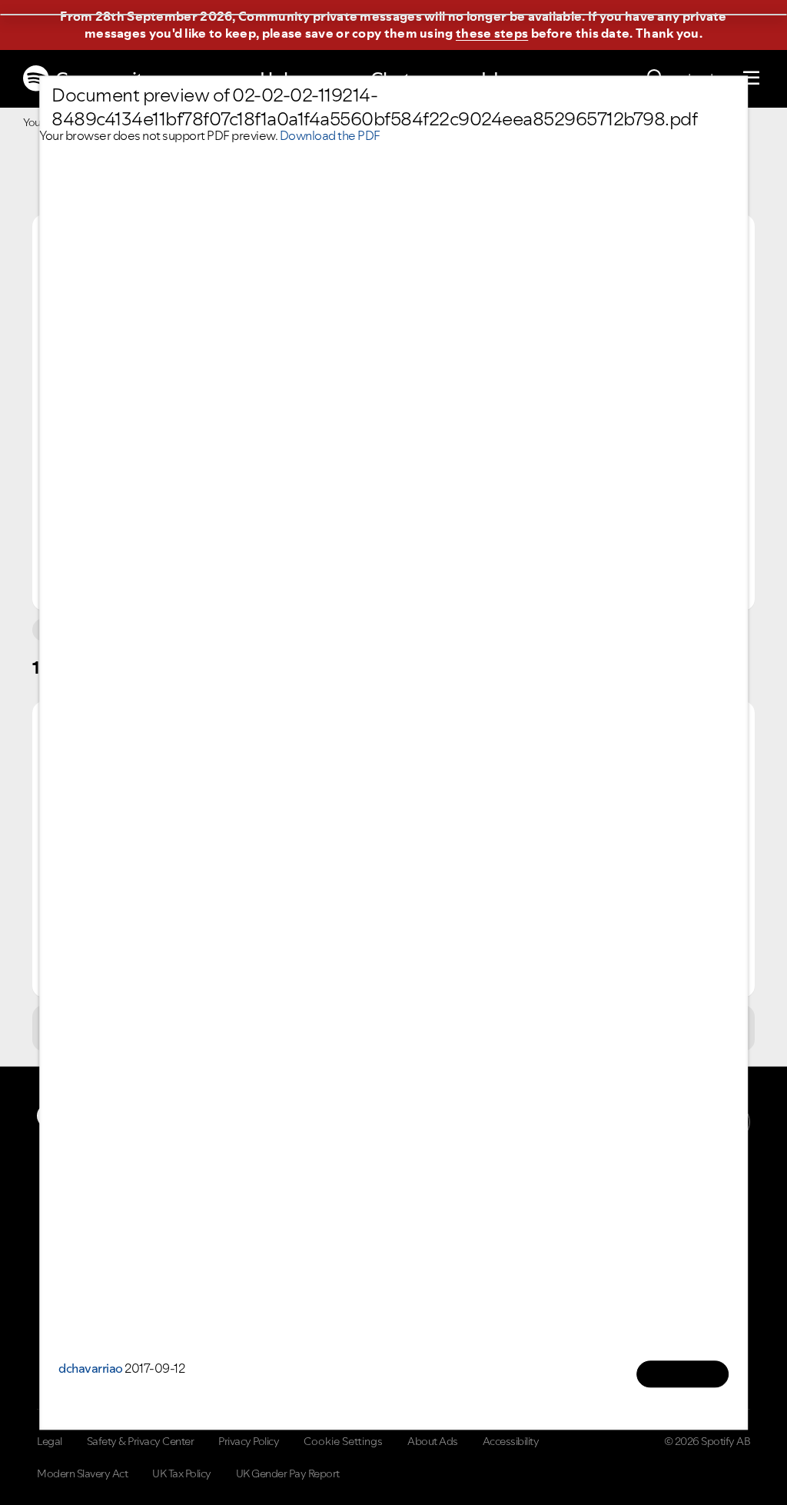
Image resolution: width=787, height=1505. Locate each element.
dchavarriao (90, 1368)
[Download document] (682, 1373)
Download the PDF (330, 135)
